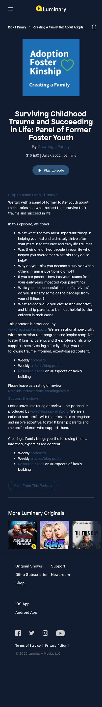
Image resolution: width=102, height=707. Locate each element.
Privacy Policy (56, 645)
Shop (20, 582)
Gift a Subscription (32, 574)
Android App (26, 612)
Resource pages (31, 371)
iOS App (22, 603)
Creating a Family (54, 146)
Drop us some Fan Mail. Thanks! (33, 194)
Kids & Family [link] (17, 27)
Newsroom (60, 574)
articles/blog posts (45, 365)
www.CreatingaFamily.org (27, 329)
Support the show (23, 398)
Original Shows (28, 565)
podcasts (38, 360)
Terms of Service (28, 645)
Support (58, 565)
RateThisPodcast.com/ (38, 391)
